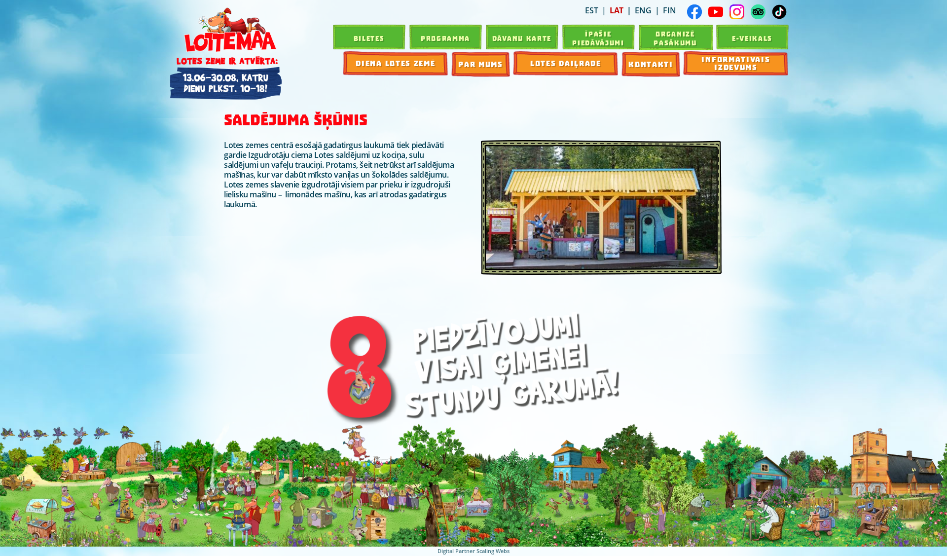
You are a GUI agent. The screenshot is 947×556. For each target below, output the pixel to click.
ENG (643, 10)
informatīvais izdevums (735, 64)
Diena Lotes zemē (395, 64)
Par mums (480, 65)
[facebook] (694, 11)
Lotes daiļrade (565, 64)
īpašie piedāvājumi (598, 38)
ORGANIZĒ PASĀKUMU (675, 38)
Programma (445, 38)
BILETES (369, 38)
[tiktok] (779, 11)
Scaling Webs (493, 551)
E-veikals (752, 38)
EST (591, 10)
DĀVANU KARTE (521, 38)
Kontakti (650, 65)
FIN (669, 10)
